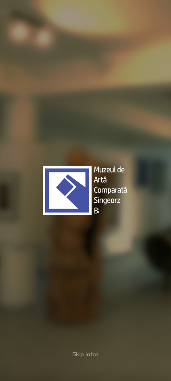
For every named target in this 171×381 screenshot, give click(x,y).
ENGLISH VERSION (120, 371)
